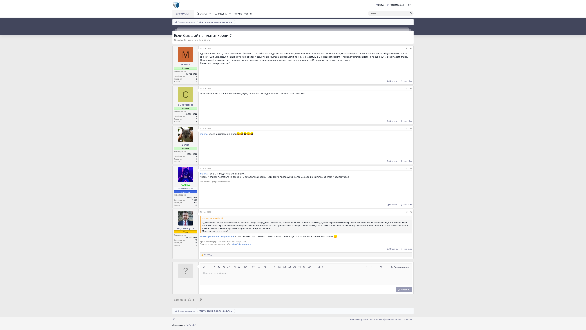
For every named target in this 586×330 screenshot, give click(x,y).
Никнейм (407, 81)
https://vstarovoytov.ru (241, 244)
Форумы (183, 13)
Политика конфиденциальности (385, 319)
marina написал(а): (211, 218)
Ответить (393, 81)
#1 (411, 48)
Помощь (407, 319)
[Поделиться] (407, 48)
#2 (411, 88)
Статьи (204, 13)
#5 (411, 212)
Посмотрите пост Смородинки (217, 236)
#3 (411, 128)
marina (179, 40)
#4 (411, 168)
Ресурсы (222, 13)
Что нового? (245, 13)
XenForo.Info (191, 325)
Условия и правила (359, 319)
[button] (409, 5)
